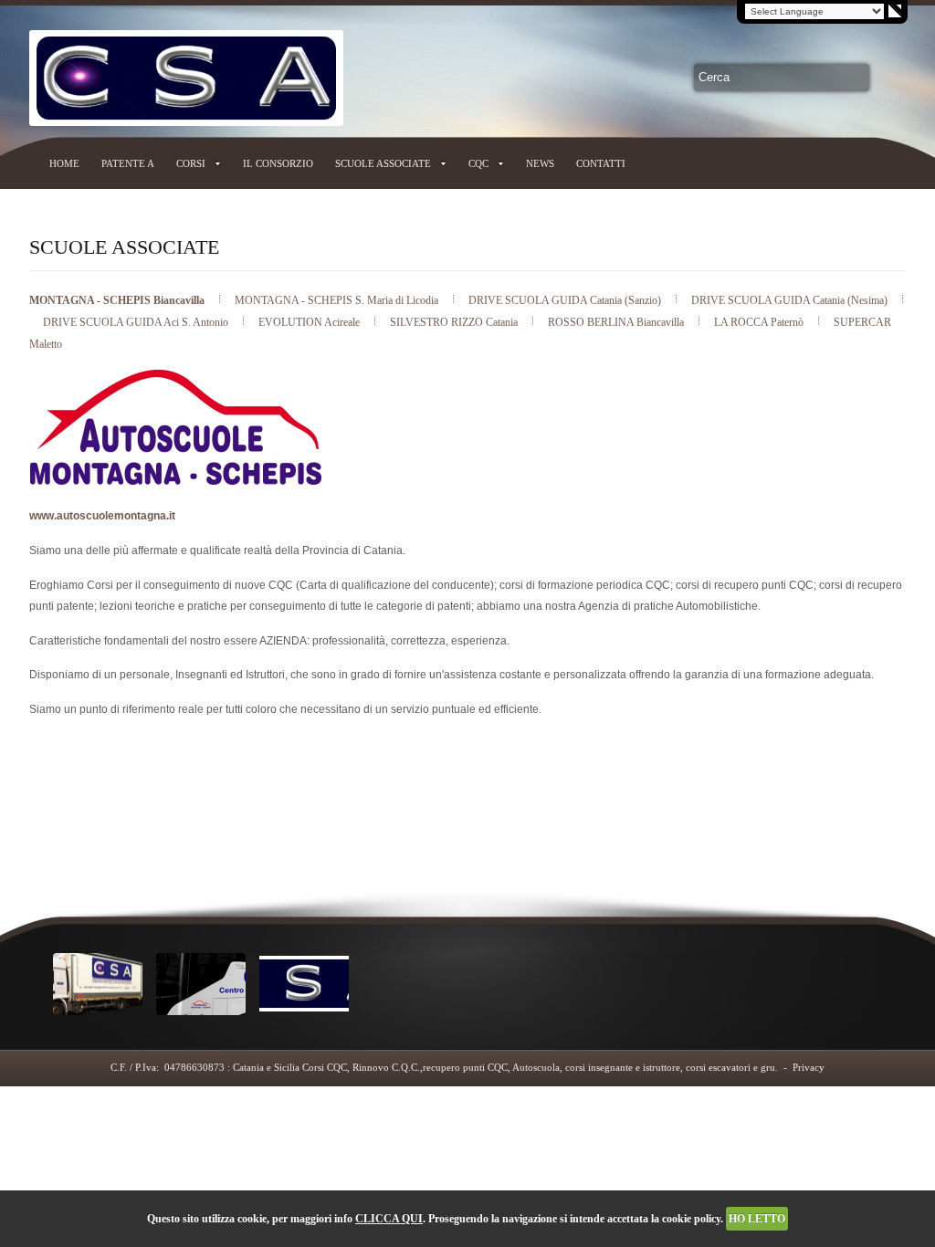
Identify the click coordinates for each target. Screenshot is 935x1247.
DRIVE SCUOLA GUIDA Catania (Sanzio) (566, 300)
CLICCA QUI (389, 1218)
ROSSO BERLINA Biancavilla (617, 322)
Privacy (809, 1067)
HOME (64, 163)
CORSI (190, 163)
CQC (478, 163)
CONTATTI (600, 163)
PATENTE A (127, 163)
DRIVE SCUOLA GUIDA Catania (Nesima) (790, 300)
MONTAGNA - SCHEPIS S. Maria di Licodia (338, 300)
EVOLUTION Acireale (310, 322)
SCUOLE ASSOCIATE (383, 163)
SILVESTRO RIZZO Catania (455, 322)
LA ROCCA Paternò (760, 322)
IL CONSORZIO (278, 163)
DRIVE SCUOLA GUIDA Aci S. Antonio (137, 322)
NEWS (540, 163)
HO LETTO (757, 1218)
